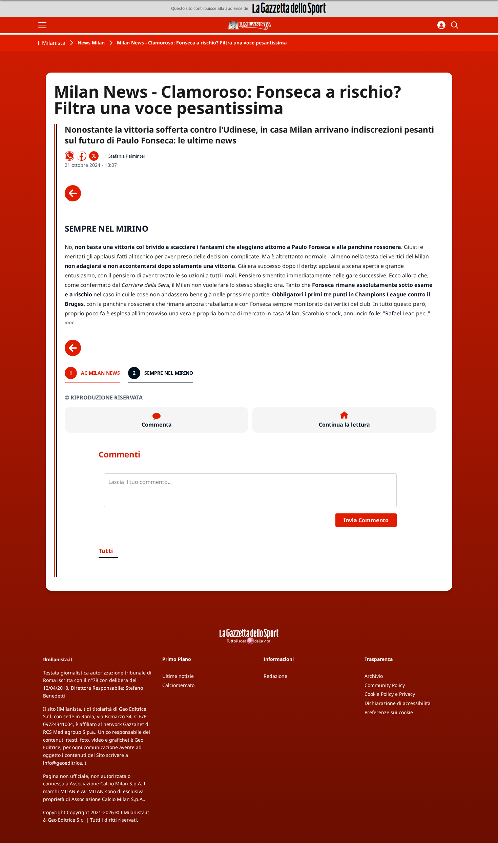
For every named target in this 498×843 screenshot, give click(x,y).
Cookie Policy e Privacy (390, 694)
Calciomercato (178, 685)
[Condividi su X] (94, 156)
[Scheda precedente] (73, 193)
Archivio (374, 676)
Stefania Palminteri (127, 156)
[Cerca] (455, 25)
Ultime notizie (178, 676)
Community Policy (385, 685)
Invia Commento (366, 520)
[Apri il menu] (42, 25)
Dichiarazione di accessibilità (398, 703)
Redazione (275, 676)
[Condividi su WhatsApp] (69, 156)
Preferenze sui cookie (389, 712)
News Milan (91, 42)
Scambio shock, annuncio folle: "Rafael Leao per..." (366, 313)
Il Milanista (51, 42)
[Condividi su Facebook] (81, 156)
